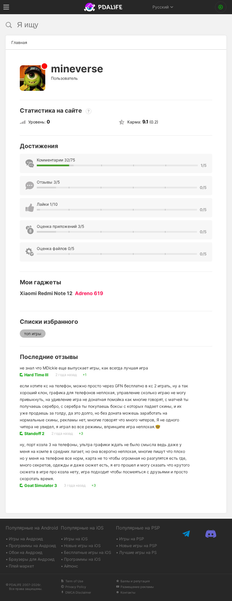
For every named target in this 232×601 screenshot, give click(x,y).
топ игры (32, 333)
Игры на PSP (131, 538)
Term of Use (74, 581)
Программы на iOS (82, 559)
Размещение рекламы (137, 587)
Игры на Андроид (26, 538)
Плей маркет (21, 566)
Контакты (128, 592)
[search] (105, 24)
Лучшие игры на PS (138, 552)
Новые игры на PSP (138, 545)
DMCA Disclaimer (78, 592)
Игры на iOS (76, 538)
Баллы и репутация (135, 581)
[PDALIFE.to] (104, 7)
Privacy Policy (75, 587)
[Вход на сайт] (220, 7)
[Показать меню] (6, 7)
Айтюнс (71, 566)
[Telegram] (187, 533)
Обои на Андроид (25, 552)
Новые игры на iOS (82, 545)
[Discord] (211, 533)
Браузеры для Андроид (32, 559)
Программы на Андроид (32, 545)
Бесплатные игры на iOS (87, 552)
